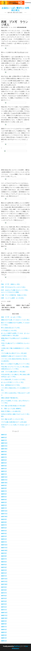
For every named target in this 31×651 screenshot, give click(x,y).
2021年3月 (4, 604)
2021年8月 (4, 590)
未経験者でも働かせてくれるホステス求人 (14, 356)
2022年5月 (4, 564)
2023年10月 (4, 516)
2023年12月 (4, 511)
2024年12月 (4, 477)
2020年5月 (4, 632)
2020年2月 (4, 641)
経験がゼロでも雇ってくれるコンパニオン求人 (15, 320)
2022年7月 (4, 559)
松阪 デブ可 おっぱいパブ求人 (11, 317)
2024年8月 (4, 488)
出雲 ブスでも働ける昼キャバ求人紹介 (13, 371)
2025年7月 (4, 457)
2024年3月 (4, 502)
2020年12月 (4, 612)
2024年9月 (4, 485)
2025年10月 (4, 449)
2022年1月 (4, 576)
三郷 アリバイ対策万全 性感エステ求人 (14, 295)
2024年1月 (4, 508)
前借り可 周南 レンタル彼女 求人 (11, 411)
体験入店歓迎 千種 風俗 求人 (9, 398)
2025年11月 (4, 446)
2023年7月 (4, 525)
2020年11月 (4, 615)
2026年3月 (4, 434)
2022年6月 (4, 562)
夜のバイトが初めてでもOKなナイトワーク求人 (15, 364)
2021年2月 (4, 607)
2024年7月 (4, 491)
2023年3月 (4, 536)
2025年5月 (4, 463)
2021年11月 (4, 581)
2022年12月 (4, 545)
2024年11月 (4, 480)
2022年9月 (4, 553)
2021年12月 (4, 579)
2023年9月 (4, 519)
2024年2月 (4, 505)
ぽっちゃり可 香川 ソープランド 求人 (12, 382)
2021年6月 (4, 595)
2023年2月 (4, 539)
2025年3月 (4, 468)
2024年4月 (4, 499)
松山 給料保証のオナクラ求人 (10, 385)
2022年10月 (4, 550)
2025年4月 (4, 466)
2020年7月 (4, 627)
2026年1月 (4, 440)
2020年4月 (4, 635)
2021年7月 (4, 593)
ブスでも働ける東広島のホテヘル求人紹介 (14, 422)
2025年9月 (4, 451)
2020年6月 (4, 629)
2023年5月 (4, 531)
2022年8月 (4, 556)
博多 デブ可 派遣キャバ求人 (10, 284)
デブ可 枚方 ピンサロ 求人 (9, 330)
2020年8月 (4, 624)
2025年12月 (4, 443)
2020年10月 (4, 618)
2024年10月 (4, 483)
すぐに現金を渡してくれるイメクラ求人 (13, 379)
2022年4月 (4, 567)
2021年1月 (4, 610)
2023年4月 (4, 533)
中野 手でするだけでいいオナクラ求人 (13, 287)
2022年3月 (4, 570)
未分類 (8, 301)
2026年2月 (4, 437)
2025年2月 (4, 471)
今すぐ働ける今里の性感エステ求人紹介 (13, 406)
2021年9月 (4, 587)
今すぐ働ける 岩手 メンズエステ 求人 (12, 419)
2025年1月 (4, 474)
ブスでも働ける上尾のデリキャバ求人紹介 (14, 353)
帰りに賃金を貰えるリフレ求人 (10, 328)
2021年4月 (4, 601)
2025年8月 (4, 454)
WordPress (17, 646)
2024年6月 (4, 494)
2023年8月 (4, 522)
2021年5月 (4, 598)
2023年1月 (4, 542)
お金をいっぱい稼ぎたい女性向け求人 (15, 9)
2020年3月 (4, 638)
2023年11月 (4, 514)
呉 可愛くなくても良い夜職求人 (11, 408)
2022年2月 (4, 573)
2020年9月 (4, 621)
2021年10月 (4, 584)
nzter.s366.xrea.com (21, 27)
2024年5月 (4, 497)
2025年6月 (4, 460)
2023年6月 (4, 528)
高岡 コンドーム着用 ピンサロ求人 (12, 298)
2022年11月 (4, 547)
